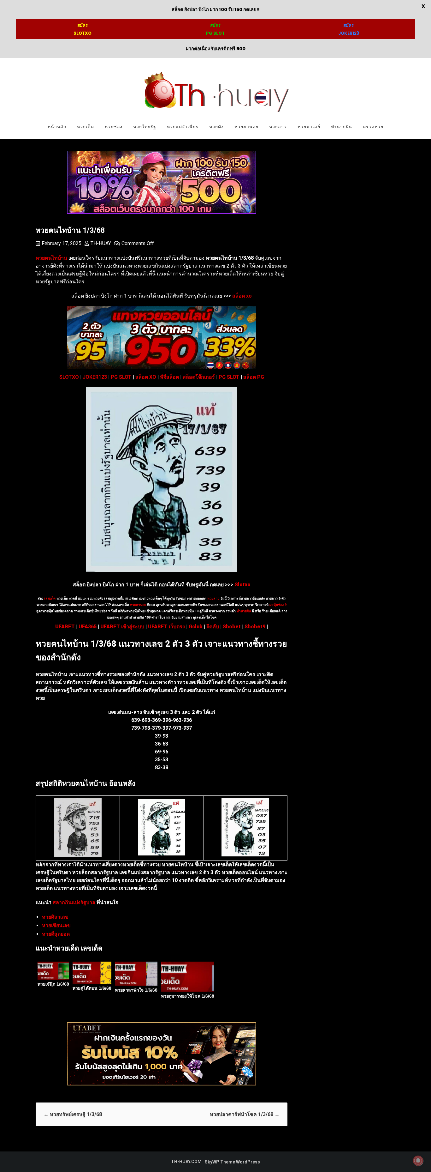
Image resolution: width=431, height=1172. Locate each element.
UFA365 (88, 627)
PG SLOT (121, 377)
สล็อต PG (253, 377)
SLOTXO (69, 377)
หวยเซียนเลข (56, 925)
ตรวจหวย (373, 126)
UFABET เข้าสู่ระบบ (122, 627)
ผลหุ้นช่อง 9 (277, 605)
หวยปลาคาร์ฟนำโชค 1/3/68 (245, 1114)
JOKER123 (95, 377)
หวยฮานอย (246, 126)
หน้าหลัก (57, 126)
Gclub (196, 627)
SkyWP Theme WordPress (232, 1161)
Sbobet (232, 627)
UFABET (65, 627)
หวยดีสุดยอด (56, 934)
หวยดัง (216, 126)
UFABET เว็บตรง (166, 627)
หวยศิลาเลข (55, 917)
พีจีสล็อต (169, 377)
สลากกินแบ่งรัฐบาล (74, 902)
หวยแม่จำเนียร (182, 126)
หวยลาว (278, 126)
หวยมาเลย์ (309, 126)
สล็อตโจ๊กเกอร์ (199, 377)
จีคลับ (212, 627)
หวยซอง (113, 126)
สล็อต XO (145, 377)
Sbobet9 (255, 627)
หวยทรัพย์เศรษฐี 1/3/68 (73, 1114)
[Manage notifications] (418, 1161)
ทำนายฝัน (341, 126)
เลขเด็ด (50, 598)
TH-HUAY (101, 243)
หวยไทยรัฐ (144, 126)
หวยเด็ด (85, 126)
